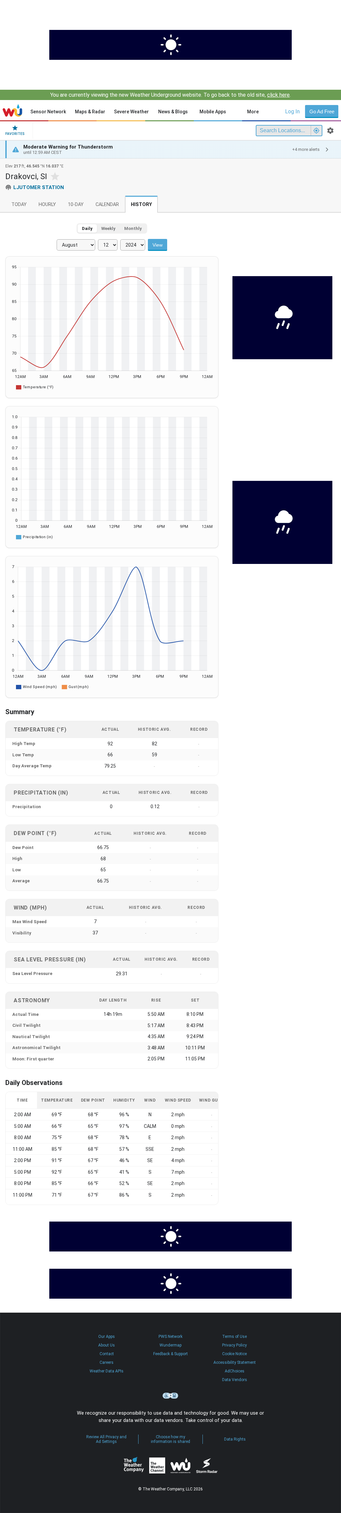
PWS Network (170, 1336)
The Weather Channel (157, 1465)
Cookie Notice (234, 1353)
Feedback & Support (170, 1353)
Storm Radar (206, 1465)
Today (19, 204)
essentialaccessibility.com (170, 1396)
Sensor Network (48, 111)
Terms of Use (234, 1336)
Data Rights (235, 1439)
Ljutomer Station (38, 187)
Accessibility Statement (234, 1362)
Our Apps (106, 1336)
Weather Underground (180, 1465)
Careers (107, 1362)
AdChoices (234, 1371)
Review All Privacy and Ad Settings (106, 1439)
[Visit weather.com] (170, 45)
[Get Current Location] (316, 130)
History (141, 204)
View (158, 245)
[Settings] (330, 131)
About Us (106, 1345)
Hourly (47, 204)
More (253, 111)
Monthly (133, 228)
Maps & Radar (90, 111)
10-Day (76, 204)
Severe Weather (131, 111)
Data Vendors (234, 1379)
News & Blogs (173, 111)
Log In (292, 111)
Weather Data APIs (107, 1371)
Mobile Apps (212, 111)
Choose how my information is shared (170, 1439)
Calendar (107, 204)
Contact (107, 1353)
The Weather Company (134, 1465)
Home (12, 110)
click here (278, 95)
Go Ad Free (321, 111)
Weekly (108, 228)
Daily (87, 228)
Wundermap (170, 1345)
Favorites (15, 134)
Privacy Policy (234, 1345)
